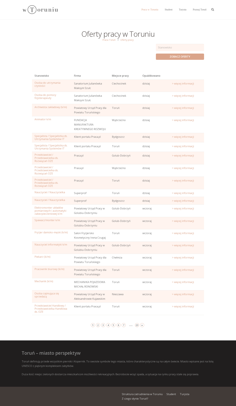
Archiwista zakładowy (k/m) (51, 107)
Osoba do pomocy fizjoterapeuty (45, 96)
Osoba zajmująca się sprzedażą (47, 295)
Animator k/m (43, 119)
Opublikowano (151, 75)
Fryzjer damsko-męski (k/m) (51, 232)
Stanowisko (42, 75)
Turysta (184, 394)
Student (171, 394)
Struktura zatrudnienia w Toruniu (142, 394)
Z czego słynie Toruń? (135, 398)
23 (137, 325)
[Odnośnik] (40, 9)
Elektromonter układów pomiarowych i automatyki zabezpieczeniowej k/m (50, 211)
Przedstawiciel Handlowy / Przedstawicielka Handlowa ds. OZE (51, 308)
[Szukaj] (213, 9)
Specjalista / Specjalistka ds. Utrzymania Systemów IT (51, 137)
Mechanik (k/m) (44, 281)
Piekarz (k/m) (42, 256)
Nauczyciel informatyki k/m (51, 244)
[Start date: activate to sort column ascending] (186, 76)
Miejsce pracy (120, 75)
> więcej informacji (183, 83)
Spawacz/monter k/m (47, 220)
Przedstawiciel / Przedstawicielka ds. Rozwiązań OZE (46, 158)
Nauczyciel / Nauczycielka (50, 192)
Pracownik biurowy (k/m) (49, 269)
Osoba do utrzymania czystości (47, 84)
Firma (77, 75)
